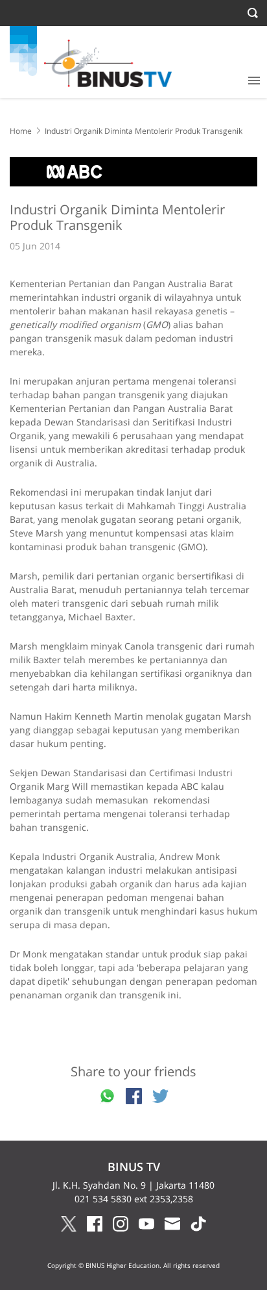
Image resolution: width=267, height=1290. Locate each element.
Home (21, 130)
